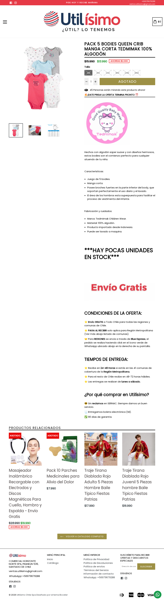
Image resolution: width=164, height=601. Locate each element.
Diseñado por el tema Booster (52, 594)
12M (108, 72)
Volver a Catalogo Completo (84, 536)
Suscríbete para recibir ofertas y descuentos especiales (135, 558)
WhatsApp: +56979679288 (99, 577)
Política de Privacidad (96, 559)
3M (88, 72)
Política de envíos (94, 566)
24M (127, 72)
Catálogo (53, 563)
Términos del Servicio (96, 570)
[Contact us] (157, 594)
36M (136, 72)
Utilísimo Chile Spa (26, 594)
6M (98, 72)
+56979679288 (148, 1)
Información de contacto (99, 573)
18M (117, 72)
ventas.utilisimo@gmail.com (142, 4)
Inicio (50, 559)
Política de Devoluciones (98, 563)
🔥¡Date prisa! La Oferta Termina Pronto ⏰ (111, 94)
